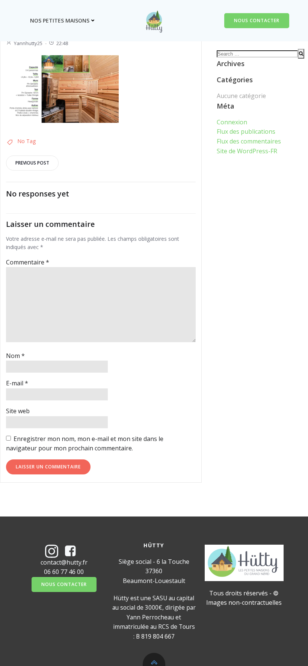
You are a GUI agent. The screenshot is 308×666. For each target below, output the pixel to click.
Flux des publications (246, 131)
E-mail (17, 383)
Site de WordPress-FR (247, 151)
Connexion (232, 122)
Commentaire (27, 262)
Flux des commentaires (249, 141)
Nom (15, 356)
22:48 (62, 43)
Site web (18, 411)
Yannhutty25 (28, 43)
